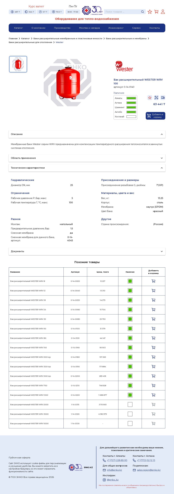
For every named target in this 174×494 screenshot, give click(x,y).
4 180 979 (102, 414)
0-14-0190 (75, 366)
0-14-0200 (75, 376)
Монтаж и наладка (89, 28)
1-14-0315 (75, 404)
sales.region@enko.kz (149, 470)
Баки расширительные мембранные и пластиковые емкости (67, 38)
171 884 (102, 366)
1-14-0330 (75, 423)
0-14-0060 (75, 309)
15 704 (102, 309)
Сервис (136, 28)
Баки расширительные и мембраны (126, 38)
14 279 (102, 300)
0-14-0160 (75, 347)
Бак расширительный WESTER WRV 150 (28, 347)
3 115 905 (103, 404)
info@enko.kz (114, 470)
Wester (59, 42)
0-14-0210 (75, 385)
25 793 (102, 319)
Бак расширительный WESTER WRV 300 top (30, 366)
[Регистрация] (162, 11)
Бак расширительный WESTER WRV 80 (28, 338)
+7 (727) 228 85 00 (117, 460)
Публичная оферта (19, 457)
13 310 (102, 291)
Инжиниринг (116, 28)
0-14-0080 (75, 319)
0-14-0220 (75, 395)
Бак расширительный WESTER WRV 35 (28, 319)
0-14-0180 (75, 357)
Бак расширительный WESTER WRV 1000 (29, 395)
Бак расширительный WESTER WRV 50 (28, 328)
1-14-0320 (75, 414)
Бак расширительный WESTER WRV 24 (28, 309)
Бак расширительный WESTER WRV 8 (27, 281)
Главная (13, 38)
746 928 (102, 385)
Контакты (154, 28)
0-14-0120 (75, 338)
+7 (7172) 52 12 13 (146, 460)
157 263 (103, 357)
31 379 (102, 328)
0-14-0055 (75, 300)
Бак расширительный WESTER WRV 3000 (29, 414)
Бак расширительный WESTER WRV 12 (27, 291)
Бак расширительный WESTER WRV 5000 (29, 423)
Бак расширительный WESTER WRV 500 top (30, 376)
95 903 (103, 347)
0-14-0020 (75, 281)
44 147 (102, 338)
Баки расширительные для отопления (30, 42)
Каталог (18, 28)
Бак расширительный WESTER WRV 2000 (29, 404)
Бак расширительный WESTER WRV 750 (28, 385)
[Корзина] (156, 11)
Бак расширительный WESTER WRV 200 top (30, 357)
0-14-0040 (75, 291)
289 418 (102, 376)
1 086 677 (103, 395)
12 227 (102, 281)
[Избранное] (149, 11)
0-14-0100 (75, 328)
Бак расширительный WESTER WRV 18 (28, 300)
